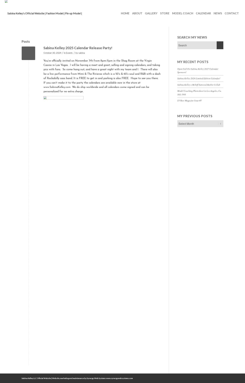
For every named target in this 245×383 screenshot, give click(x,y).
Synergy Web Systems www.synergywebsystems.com (110, 378)
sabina (81, 53)
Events (69, 53)
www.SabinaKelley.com (57, 87)
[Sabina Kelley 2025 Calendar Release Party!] (28, 53)
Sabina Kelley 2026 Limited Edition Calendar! (198, 78)
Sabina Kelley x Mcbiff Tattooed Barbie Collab (198, 84)
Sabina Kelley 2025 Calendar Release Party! (78, 48)
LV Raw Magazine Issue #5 (189, 100)
